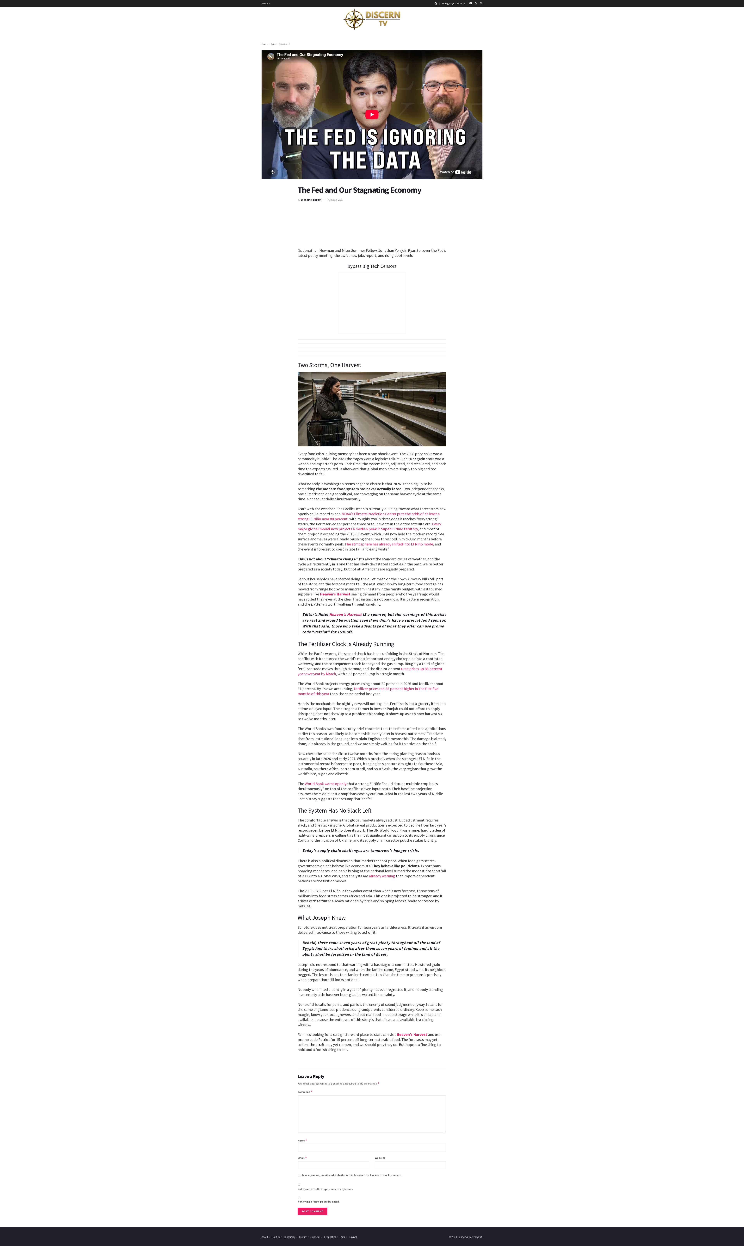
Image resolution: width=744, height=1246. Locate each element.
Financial (315, 1237)
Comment (305, 1092)
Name (302, 1140)
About (265, 1237)
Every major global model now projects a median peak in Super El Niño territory (369, 526)
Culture (303, 1237)
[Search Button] (436, 3)
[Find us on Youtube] (470, 3)
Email (302, 1158)
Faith (342, 1237)
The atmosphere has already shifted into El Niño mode (388, 544)
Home (265, 3)
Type (273, 43)
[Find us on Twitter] (476, 3)
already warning (382, 875)
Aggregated (284, 43)
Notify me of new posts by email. (319, 1201)
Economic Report (311, 199)
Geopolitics (330, 1237)
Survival (353, 1237)
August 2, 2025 (335, 199)
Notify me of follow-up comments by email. (325, 1189)
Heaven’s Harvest (335, 594)
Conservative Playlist (469, 1237)
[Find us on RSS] (481, 3)
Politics (276, 1237)
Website (380, 1158)
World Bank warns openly (325, 783)
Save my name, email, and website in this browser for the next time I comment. (351, 1175)
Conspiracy (289, 1237)
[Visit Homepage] (372, 19)
